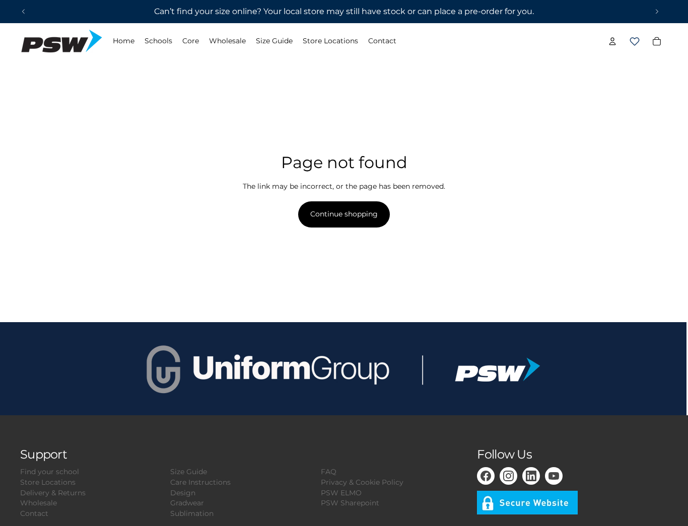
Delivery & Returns (53, 492)
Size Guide (188, 471)
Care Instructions (200, 482)
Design (182, 492)
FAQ (328, 471)
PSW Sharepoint (350, 502)
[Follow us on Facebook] (486, 476)
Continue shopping (344, 213)
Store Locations (48, 482)
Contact (34, 513)
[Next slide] (657, 12)
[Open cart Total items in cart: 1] (635, 41)
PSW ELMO (341, 492)
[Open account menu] (612, 41)
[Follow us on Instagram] (508, 476)
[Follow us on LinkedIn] (531, 476)
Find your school (49, 471)
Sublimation (192, 513)
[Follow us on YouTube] (554, 476)
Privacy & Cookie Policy (362, 482)
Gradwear (187, 502)
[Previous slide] (24, 12)
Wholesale (38, 502)
